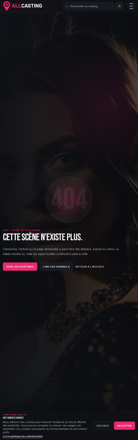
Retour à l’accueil (90, 266)
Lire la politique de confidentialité (23, 436)
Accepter (124, 425)
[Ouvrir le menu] (131, 6)
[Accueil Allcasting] (22, 6)
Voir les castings (20, 266)
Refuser (103, 425)
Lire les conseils (56, 266)
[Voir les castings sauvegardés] (119, 6)
